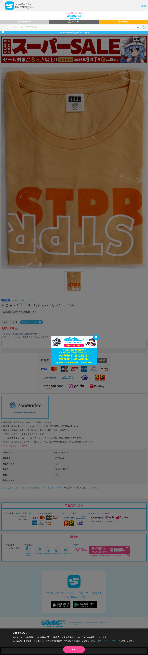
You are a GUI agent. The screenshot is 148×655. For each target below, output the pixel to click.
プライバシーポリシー (109, 641)
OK (74, 649)
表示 (143, 5)
